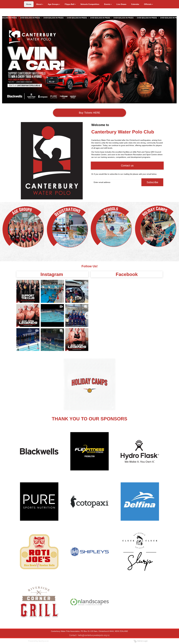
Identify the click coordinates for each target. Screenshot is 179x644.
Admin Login (142, 641)
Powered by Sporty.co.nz (38, 641)
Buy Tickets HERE (89, 112)
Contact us (127, 165)
